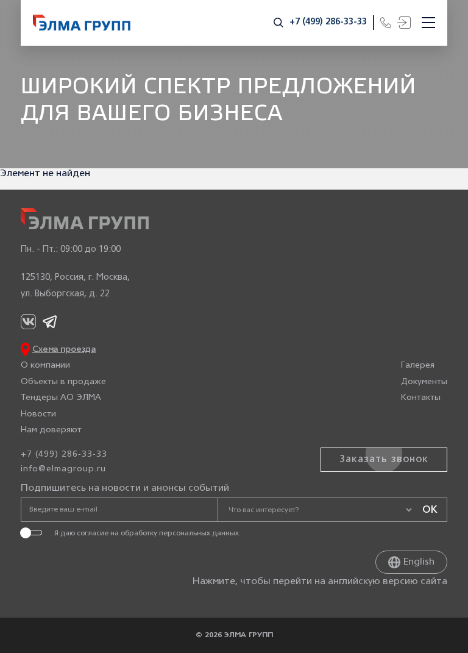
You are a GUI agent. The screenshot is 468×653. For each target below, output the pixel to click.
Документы (424, 382)
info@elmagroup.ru (63, 469)
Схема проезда (64, 350)
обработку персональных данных (180, 533)
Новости (38, 414)
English (418, 562)
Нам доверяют (51, 430)
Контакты (421, 398)
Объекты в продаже (63, 382)
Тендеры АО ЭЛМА (61, 398)
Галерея (417, 365)
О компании (45, 365)
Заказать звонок (383, 459)
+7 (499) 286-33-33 (328, 22)
